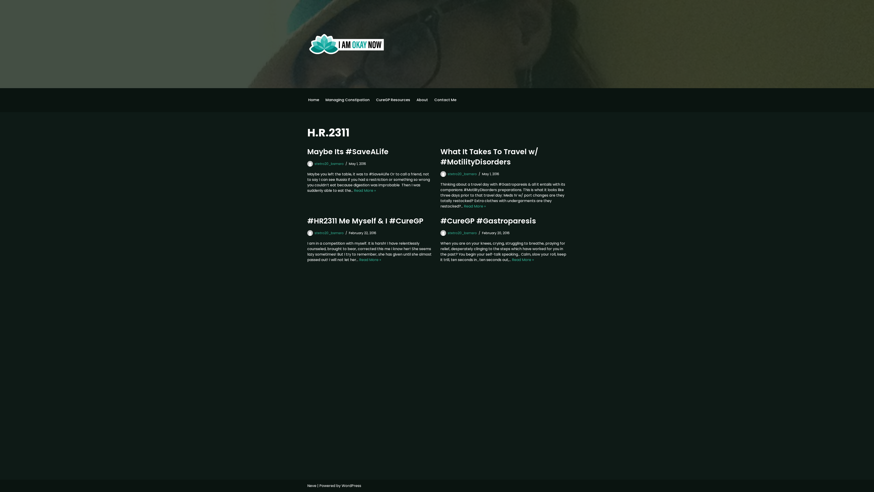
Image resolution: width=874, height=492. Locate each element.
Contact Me (445, 99)
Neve (311, 485)
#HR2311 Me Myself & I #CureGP (366, 221)
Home (313, 99)
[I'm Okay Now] (346, 44)
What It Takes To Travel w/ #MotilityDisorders (489, 156)
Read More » (365, 190)
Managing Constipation (347, 99)
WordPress (351, 485)
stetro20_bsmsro (329, 163)
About (422, 99)
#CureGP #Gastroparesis (489, 221)
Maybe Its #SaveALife (348, 151)
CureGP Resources (393, 99)
